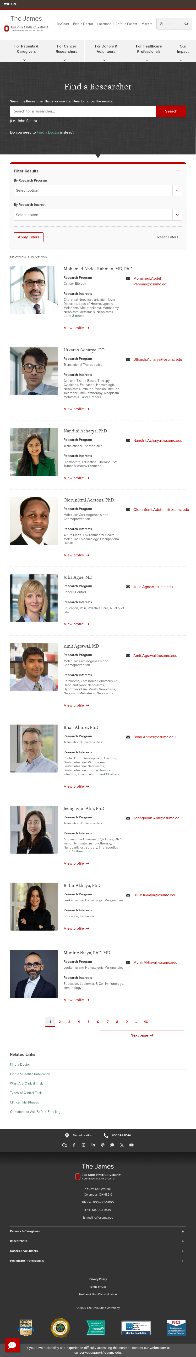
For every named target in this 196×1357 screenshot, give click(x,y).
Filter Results (26, 171)
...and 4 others (90, 397)
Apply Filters (28, 237)
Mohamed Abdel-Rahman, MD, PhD (98, 269)
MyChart (63, 24)
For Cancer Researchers (66, 49)
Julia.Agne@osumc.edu (153, 586)
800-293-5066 (121, 1135)
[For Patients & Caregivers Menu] (24, 60)
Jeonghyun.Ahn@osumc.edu (157, 818)
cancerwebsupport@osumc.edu (97, 1353)
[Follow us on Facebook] (74, 1145)
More (145, 24)
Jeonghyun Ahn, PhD (84, 808)
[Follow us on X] (122, 1145)
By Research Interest (29, 205)
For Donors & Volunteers (106, 49)
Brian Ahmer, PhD (81, 727)
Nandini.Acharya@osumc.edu (157, 440)
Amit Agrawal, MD (81, 646)
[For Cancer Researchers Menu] (65, 60)
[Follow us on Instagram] (83, 1145)
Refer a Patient (126, 24)
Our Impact (183, 49)
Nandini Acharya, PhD (85, 431)
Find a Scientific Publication (30, 1074)
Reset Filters (167, 237)
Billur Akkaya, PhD (82, 885)
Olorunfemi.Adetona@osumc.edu (161, 509)
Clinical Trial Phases (24, 1102)
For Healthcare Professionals (149, 49)
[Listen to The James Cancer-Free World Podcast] (102, 1145)
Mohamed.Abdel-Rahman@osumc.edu (151, 281)
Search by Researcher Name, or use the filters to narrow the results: (61, 101)
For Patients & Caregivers (26, 49)
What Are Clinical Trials (27, 1083)
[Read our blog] (112, 1145)
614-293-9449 (101, 1210)
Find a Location (82, 1135)
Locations (104, 24)
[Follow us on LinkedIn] (93, 1145)
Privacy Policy (98, 1279)
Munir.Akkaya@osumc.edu (155, 962)
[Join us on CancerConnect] (64, 1145)
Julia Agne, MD (78, 577)
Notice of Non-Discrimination (98, 1294)
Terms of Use (98, 1287)
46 (146, 1022)
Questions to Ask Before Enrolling (35, 1112)
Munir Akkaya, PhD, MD (87, 953)
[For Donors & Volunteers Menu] (104, 60)
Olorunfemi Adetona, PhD (89, 500)
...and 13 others (108, 774)
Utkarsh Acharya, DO (84, 350)
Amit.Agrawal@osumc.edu (155, 655)
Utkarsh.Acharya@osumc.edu (157, 359)
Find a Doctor (83, 24)
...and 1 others (74, 851)
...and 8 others (74, 316)
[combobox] (98, 190)
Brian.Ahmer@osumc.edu (154, 737)
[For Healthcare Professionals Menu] (147, 60)
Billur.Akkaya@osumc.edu (154, 895)
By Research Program (30, 180)
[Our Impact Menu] (181, 60)
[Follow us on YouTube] (131, 1145)
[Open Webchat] (12, 1345)
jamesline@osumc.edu (98, 1218)
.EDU (10, 4)
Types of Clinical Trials (26, 1093)
